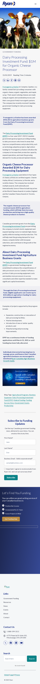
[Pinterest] (15, 80)
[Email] (19, 80)
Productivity (8, 406)
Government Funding (12, 52)
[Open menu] (35, 4)
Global (6, 675)
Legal (12, 675)
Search (32, 659)
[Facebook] (11, 80)
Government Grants (22, 403)
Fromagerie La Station (11, 87)
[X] (4, 80)
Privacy (17, 675)
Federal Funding (19, 400)
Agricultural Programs (20, 395)
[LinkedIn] (7, 80)
